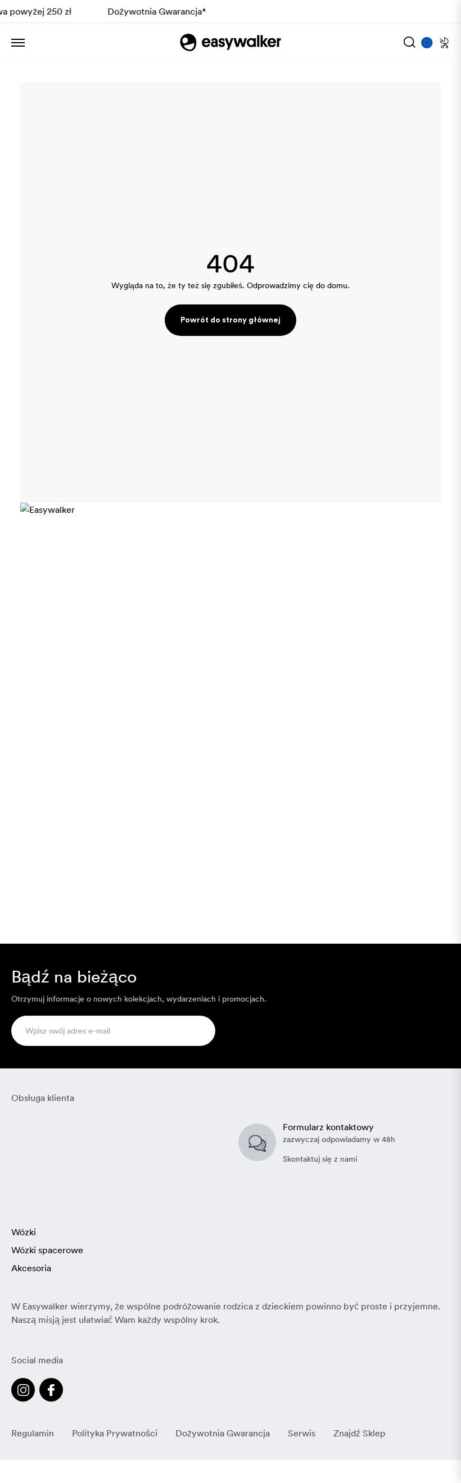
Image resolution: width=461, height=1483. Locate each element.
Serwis (301, 1433)
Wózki (23, 1231)
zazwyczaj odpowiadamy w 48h (339, 1139)
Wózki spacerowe (47, 1249)
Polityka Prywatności (114, 1433)
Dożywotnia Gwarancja (222, 1433)
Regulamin (32, 1433)
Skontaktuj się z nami (320, 1159)
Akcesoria (31, 1267)
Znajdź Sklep (359, 1433)
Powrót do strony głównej (230, 320)
